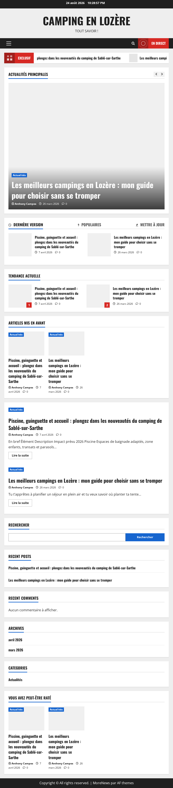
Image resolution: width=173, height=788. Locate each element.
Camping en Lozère (86, 20)
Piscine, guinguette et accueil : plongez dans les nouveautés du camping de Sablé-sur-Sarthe (20, 244)
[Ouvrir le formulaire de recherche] (133, 43)
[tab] (25, 225)
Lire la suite (22, 456)
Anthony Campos (25, 204)
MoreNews (101, 783)
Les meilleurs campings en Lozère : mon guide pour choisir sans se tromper (99, 244)
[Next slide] (162, 74)
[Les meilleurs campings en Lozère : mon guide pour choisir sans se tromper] (86, 146)
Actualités (19, 175)
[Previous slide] (156, 74)
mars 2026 (15, 649)
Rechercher (18, 525)
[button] (8, 43)
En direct (158, 43)
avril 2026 (15, 639)
